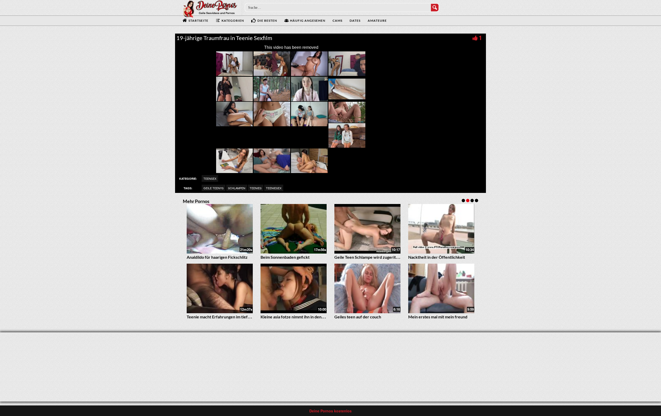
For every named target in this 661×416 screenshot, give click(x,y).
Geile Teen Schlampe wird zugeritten (368, 257)
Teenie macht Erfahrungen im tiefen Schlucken (229, 316)
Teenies (256, 188)
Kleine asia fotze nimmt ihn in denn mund (298, 316)
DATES (355, 20)
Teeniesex (273, 188)
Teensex (209, 178)
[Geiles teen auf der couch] (367, 288)
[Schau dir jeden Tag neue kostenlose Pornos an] (210, 8)
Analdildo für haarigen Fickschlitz (217, 257)
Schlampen (236, 188)
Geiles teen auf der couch (357, 316)
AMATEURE (377, 20)
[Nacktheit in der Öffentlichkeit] (441, 229)
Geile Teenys (213, 188)
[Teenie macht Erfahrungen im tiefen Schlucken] (220, 288)
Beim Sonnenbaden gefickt (285, 257)
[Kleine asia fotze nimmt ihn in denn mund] (294, 288)
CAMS (337, 20)
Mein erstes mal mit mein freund (437, 316)
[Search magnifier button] (435, 7)
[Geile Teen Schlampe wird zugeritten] (367, 229)
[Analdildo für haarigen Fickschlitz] (220, 229)
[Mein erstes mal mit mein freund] (441, 288)
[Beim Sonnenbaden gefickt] (294, 229)
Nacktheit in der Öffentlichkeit (436, 257)
